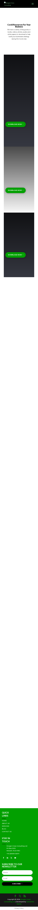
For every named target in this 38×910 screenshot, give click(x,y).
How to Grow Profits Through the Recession (17, 347)
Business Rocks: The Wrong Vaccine (18, 466)
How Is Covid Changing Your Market (18, 494)
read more (9, 304)
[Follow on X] (11, 857)
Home (4, 821)
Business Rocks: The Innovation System (19, 378)
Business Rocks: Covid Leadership (17, 521)
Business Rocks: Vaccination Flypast (18, 317)
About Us (6, 823)
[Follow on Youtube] (15, 857)
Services (5, 826)
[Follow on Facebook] (3, 857)
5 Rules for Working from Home (16, 777)
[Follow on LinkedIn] (7, 857)
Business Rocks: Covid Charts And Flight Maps (17, 408)
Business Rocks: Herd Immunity (16, 549)
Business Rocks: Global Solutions (17, 437)
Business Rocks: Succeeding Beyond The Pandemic (18, 644)
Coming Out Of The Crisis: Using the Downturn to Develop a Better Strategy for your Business (19, 746)
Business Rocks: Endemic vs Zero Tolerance (17, 289)
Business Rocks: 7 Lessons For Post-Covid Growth (18, 611)
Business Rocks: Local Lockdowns (17, 578)
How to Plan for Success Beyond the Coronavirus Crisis (18, 676)
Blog (4, 829)
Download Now (15, 124)
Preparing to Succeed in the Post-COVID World (17, 711)
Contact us (6, 831)
